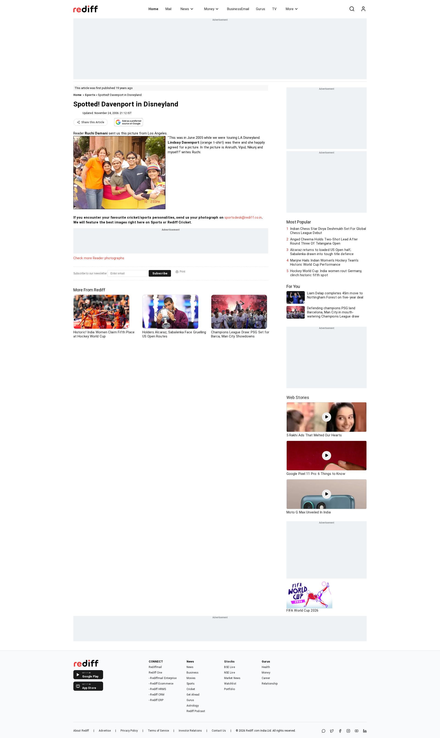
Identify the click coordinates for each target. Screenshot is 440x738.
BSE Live (229, 667)
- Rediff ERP (156, 700)
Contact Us (219, 730)
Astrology (193, 705)
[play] (326, 417)
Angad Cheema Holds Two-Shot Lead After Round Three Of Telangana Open (324, 241)
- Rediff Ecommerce (161, 683)
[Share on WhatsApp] (323, 731)
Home (153, 9)
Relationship (270, 683)
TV (274, 9)
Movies (191, 678)
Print (182, 271)
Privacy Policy (129, 730)
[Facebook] (340, 731)
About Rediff (81, 730)
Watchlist (230, 683)
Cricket (191, 689)
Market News (232, 678)
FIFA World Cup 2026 (302, 610)
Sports (90, 95)
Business (193, 672)
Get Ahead (193, 694)
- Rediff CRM (156, 694)
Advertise (105, 730)
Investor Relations (190, 730)
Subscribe (159, 273)
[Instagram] (348, 731)
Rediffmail (155, 667)
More (290, 9)
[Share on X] (332, 731)
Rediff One (155, 672)
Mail (168, 9)
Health (266, 667)
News (185, 9)
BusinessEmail (238, 9)
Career (266, 678)
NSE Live (229, 672)
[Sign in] (363, 9)
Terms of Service (158, 730)
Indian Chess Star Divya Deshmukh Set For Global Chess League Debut (328, 231)
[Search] (351, 9)
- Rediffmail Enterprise (162, 678)
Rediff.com (253, 730)
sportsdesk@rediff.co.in (243, 217)
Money (209, 9)
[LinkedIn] (365, 731)
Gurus (260, 9)
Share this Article (92, 122)
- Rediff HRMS (157, 689)
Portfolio (229, 689)
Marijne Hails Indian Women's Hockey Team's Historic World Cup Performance (324, 262)
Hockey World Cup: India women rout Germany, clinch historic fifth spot (326, 273)
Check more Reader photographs (98, 258)
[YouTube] (356, 731)
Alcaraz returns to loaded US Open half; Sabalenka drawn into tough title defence (322, 252)
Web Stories (297, 397)
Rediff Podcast (196, 711)
